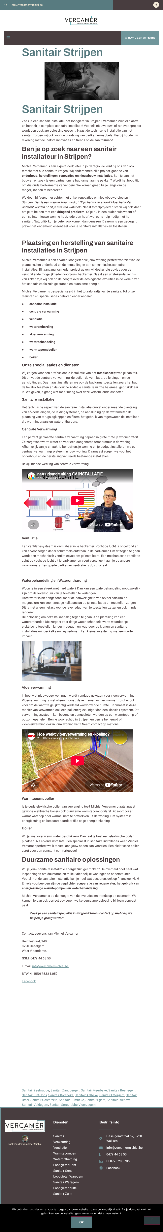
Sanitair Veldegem (35, 1104)
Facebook (29, 981)
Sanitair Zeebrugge (35, 1090)
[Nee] (152, 1220)
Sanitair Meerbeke (94, 1090)
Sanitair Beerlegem (122, 1090)
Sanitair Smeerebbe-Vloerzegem (72, 1104)
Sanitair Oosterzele (43, 1100)
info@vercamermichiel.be (50, 966)
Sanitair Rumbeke (71, 1100)
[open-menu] (8, 38)
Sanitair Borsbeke (60, 1095)
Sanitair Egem (95, 1100)
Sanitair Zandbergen (65, 1090)
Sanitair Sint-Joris (34, 1095)
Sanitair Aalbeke (86, 1095)
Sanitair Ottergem (111, 1095)
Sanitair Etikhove (119, 1100)
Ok (81, 1222)
